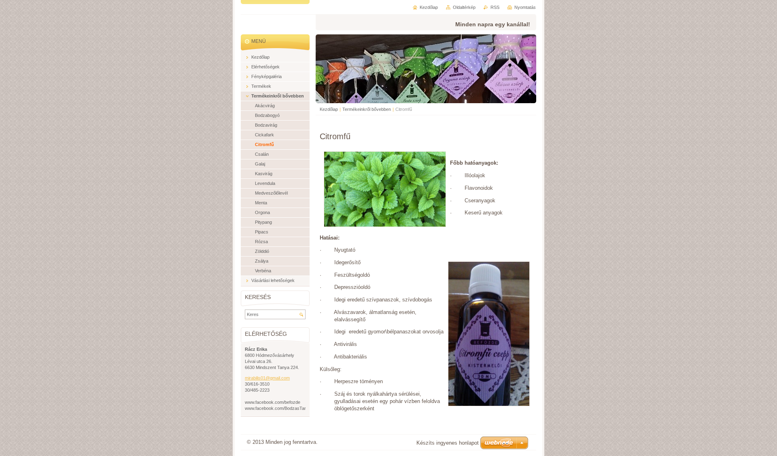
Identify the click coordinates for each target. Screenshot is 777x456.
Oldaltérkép (464, 7)
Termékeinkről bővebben (366, 109)
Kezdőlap (329, 109)
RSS (494, 7)
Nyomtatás (525, 7)
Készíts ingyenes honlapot (447, 443)
